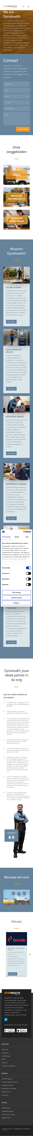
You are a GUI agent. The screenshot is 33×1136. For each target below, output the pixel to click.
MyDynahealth (6, 1108)
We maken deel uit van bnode (16, 949)
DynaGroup (5, 1130)
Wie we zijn (5, 1049)
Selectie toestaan (16, 597)
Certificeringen (6, 1056)
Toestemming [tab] (6, 537)
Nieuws (4, 1059)
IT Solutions (5, 1095)
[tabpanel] (16, 954)
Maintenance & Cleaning (9, 1088)
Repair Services (6, 1092)
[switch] (28, 573)
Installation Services (7, 1085)
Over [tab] (27, 537)
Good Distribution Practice (9, 1082)
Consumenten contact (8, 1114)
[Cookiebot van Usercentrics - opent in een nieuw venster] (23, 532)
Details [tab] (17, 537)
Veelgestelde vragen (7, 1111)
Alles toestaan (16, 592)
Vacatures (5, 1062)
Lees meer (11, 181)
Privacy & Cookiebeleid (8, 1066)
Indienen (23, 129)
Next (30, 954)
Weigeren (16, 603)
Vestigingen (5, 1053)
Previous (3, 954)
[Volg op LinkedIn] (5, 1019)
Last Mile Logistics (7, 1079)
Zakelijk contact (6, 1118)
